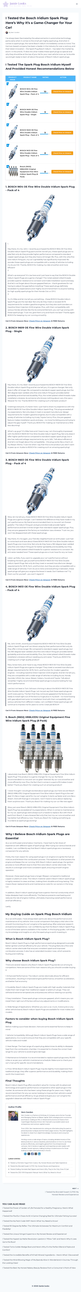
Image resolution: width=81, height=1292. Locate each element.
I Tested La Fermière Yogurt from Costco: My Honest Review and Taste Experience (38, 1163)
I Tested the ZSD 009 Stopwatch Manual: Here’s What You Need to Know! (35, 1172)
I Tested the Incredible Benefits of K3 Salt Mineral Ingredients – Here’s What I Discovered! (40, 1255)
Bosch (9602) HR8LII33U (23, 717)
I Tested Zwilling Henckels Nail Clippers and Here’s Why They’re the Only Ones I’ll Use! (39, 1169)
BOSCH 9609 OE (18, 327)
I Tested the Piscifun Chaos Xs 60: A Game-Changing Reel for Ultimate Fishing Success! (39, 1216)
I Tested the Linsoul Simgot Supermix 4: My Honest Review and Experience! (34, 1234)
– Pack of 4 (19, 463)
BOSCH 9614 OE (17, 186)
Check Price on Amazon (62, 91)
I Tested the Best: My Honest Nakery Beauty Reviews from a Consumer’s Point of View (39, 1268)
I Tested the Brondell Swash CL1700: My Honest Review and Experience (34, 1166)
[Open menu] (77, 3)
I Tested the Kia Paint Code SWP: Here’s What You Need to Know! (30, 1221)
